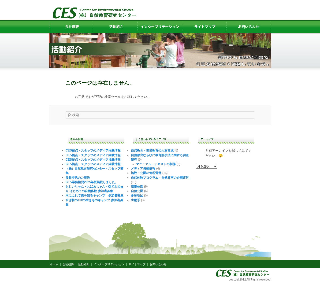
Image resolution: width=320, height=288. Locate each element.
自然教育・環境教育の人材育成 (152, 150)
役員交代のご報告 (78, 177)
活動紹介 (83, 264)
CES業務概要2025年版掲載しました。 (92, 182)
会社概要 (68, 264)
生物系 (135, 200)
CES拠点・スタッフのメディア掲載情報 (93, 150)
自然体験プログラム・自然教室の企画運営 (160, 177)
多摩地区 (137, 195)
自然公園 (137, 191)
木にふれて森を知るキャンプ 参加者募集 (94, 195)
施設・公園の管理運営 (146, 173)
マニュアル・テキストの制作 (156, 164)
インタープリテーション (108, 264)
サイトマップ (137, 264)
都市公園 (137, 186)
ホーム (54, 264)
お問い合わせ (158, 264)
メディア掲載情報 (143, 168)
